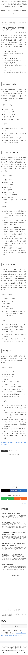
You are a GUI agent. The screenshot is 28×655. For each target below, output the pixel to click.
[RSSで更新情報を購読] (20, 498)
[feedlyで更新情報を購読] (7, 498)
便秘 (11, 450)
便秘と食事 (5, 450)
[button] (25, 370)
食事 (16, 450)
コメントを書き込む (14, 626)
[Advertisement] (14, 470)
